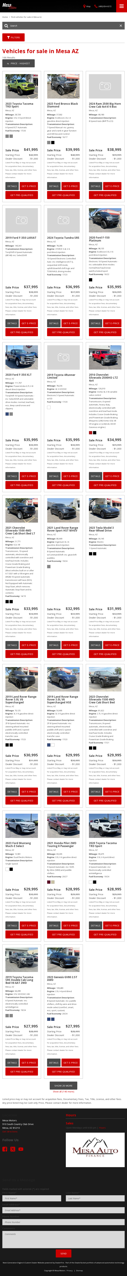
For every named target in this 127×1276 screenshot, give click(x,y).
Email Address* (11, 1204)
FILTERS (15, 37)
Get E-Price (29, 186)
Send (64, 1253)
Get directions (10, 1131)
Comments (8, 1228)
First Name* (9, 1192)
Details (12, 186)
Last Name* (73, 1192)
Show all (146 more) (63, 1091)
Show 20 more (63, 1085)
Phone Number (11, 1216)
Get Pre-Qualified (21, 195)
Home (5, 17)
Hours (102, 1127)
